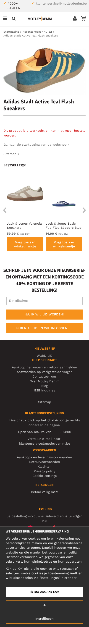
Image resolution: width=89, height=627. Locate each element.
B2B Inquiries (44, 390)
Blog (44, 386)
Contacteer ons (44, 376)
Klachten (45, 466)
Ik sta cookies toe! (44, 592)
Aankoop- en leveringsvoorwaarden (44, 457)
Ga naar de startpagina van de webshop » (36, 144)
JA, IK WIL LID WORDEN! (44, 314)
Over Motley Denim (44, 381)
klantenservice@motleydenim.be (61, 3)
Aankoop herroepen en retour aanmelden (44, 367)
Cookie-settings (44, 475)
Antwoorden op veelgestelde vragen (45, 372)
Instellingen (44, 618)
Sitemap (44, 402)
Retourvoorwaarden (44, 462)
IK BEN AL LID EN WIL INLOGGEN (41, 328)
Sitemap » (11, 154)
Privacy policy (44, 471)
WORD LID (44, 355)
